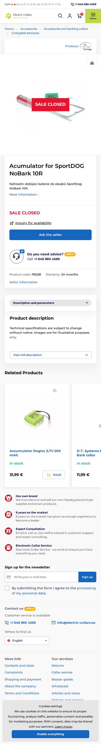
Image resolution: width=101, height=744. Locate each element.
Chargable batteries (25, 33)
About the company (20, 686)
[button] (60, 16)
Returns (58, 665)
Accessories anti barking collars (66, 28)
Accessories (28, 28)
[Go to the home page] (19, 15)
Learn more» (64, 726)
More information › (24, 194)
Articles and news (66, 693)
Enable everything (50, 734)
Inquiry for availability (33, 223)
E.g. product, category (33, 36)
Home (9, 28)
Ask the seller (50, 235)
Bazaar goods (62, 679)
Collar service (62, 672)
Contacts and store (19, 665)
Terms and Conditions (22, 693)
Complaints (14, 672)
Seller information (23, 282)
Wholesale (60, 686)
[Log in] (69, 16)
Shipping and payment (23, 679)
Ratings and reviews (68, 700)
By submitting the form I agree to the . (54, 590)
